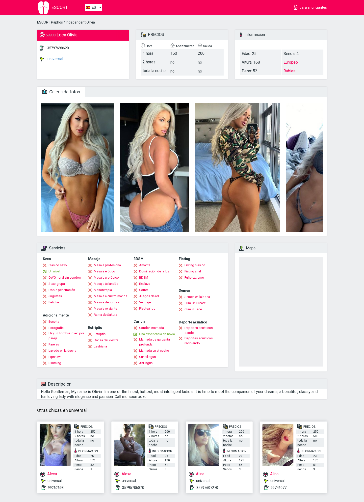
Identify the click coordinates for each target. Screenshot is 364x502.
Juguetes (55, 296)
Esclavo (144, 284)
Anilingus (146, 363)
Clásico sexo (58, 265)
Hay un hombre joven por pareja (66, 335)
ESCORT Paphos (50, 22)
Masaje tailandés (106, 284)
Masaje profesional (108, 265)
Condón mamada (151, 328)
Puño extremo (194, 277)
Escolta (54, 321)
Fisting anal (192, 271)
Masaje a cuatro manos (110, 296)
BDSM (143, 277)
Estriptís (99, 334)
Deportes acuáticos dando (198, 330)
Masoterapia (103, 290)
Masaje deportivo (106, 302)
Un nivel (54, 271)
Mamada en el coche (154, 350)
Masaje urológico (106, 277)
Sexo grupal (57, 284)
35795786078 (133, 487)
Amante (144, 265)
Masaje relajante (105, 308)
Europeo (291, 62)
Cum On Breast (195, 303)
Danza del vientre (106, 340)
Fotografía (56, 328)
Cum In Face (193, 309)
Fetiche (54, 302)
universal (55, 58)
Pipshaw (55, 357)
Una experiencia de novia (157, 334)
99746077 (278, 487)
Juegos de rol (149, 296)
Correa (144, 290)
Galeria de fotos (64, 91)
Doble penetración (62, 290)
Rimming (55, 363)
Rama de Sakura (105, 315)
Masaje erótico (104, 271)
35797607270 (207, 487)
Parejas (54, 344)
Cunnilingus (147, 357)
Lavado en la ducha (62, 350)
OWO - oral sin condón (65, 277)
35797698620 (58, 48)
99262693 (56, 487)
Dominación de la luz (154, 271)
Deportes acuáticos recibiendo (198, 340)
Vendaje (145, 302)
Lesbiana (100, 346)
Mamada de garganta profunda (154, 342)
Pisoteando (147, 308)
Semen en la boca (197, 297)
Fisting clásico (194, 265)
